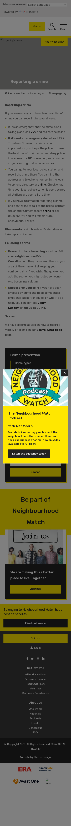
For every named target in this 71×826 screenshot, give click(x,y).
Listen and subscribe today (29, 453)
